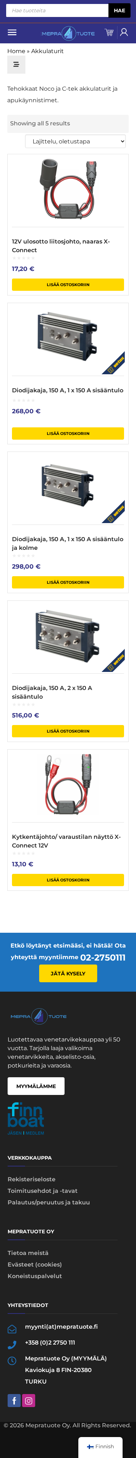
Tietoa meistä (28, 1253)
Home (16, 51)
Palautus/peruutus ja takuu (49, 1202)
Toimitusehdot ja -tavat (43, 1190)
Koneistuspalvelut (35, 1276)
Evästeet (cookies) (35, 1264)
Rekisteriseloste (31, 1179)
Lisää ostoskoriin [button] (68, 284)
